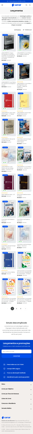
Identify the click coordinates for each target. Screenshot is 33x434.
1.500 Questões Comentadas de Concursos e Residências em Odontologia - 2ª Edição (24, 300)
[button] (2, 5)
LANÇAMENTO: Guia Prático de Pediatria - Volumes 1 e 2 (24, 167)
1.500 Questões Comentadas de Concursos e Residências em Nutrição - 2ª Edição (9, 300)
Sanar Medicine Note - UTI (8, 194)
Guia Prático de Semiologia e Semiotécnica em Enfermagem (24, 140)
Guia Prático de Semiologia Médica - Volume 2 (24, 245)
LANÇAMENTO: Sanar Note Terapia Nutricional (24, 113)
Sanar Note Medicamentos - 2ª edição (24, 195)
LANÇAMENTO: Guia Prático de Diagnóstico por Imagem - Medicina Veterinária (24, 85)
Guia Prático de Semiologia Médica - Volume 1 (9, 246)
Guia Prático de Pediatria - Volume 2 (23, 220)
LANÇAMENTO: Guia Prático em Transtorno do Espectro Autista (9, 83)
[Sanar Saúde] (16, 5)
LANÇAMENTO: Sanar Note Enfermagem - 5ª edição (8, 113)
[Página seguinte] (25, 308)
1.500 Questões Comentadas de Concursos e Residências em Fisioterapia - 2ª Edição (24, 272)
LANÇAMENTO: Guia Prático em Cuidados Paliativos (24, 53)
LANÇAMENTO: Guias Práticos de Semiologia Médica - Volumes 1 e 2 (7, 168)
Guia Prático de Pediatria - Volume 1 (8, 220)
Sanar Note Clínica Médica (8, 272)
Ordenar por (28, 30)
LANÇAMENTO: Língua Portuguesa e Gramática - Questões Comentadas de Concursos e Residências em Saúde (8, 55)
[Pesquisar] (26, 5)
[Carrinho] (29, 5)
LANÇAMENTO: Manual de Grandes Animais (8, 139)
